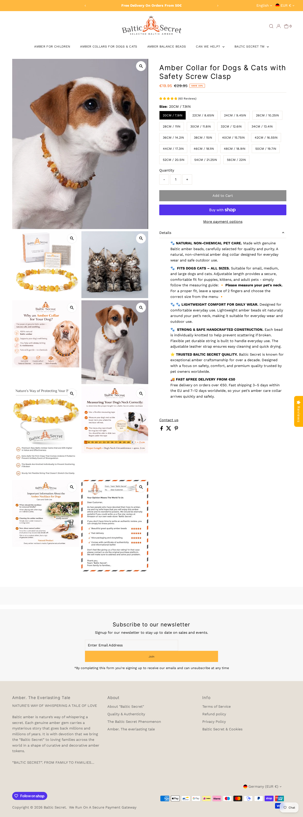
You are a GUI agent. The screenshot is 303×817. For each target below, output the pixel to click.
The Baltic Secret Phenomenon (134, 721)
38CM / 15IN (203, 137)
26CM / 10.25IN (267, 115)
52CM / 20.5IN (173, 159)
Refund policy (214, 714)
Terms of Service (216, 706)
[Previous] (86, 6)
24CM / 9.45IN (235, 115)
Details (165, 233)
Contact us (168, 420)
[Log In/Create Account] (279, 26)
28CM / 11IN (171, 126)
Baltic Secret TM (250, 46)
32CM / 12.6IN (231, 126)
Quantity (166, 170)
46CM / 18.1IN (204, 148)
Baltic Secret (55, 807)
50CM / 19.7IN (265, 148)
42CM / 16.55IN (266, 137)
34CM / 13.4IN (262, 126)
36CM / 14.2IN (173, 137)
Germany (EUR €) (263, 786)
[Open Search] (271, 26)
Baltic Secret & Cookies (222, 729)
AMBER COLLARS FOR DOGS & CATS (108, 46)
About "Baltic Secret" (125, 706)
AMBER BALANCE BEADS (166, 46)
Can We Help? (208, 46)
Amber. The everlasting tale (131, 729)
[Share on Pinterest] (176, 429)
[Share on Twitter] (169, 429)
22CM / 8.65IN (203, 115)
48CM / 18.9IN (234, 148)
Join (151, 656)
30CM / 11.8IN (200, 126)
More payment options (222, 221)
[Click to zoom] (141, 66)
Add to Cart (222, 195)
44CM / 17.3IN (173, 148)
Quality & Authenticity (126, 714)
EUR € (286, 5)
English (262, 5)
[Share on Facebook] (162, 429)
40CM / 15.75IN (233, 137)
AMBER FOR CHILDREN (52, 46)
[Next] (217, 6)
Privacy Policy (214, 721)
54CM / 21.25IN (205, 159)
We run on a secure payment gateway (102, 807)
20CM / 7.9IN (172, 115)
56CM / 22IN (236, 159)
